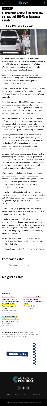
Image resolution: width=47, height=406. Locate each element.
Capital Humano (9, 334)
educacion (33, 334)
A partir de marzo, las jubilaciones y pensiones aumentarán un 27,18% (10, 318)
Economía (26, 394)
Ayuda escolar (27, 332)
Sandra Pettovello (20, 336)
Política (17, 394)
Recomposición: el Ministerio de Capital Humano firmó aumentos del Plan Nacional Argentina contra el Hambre (11, 302)
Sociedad (36, 394)
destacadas (22, 334)
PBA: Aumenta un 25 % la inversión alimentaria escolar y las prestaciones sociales (33, 300)
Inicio (9, 394)
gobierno (6, 336)
